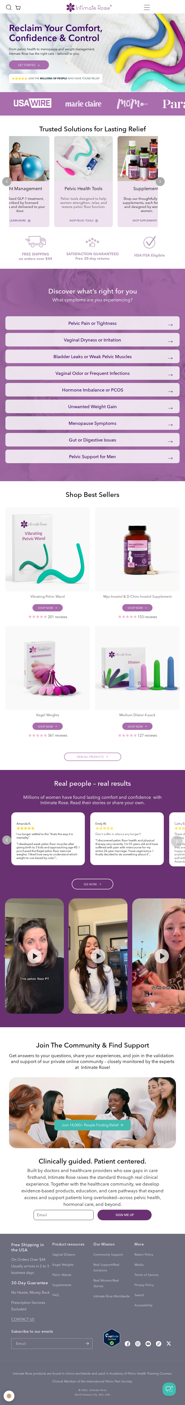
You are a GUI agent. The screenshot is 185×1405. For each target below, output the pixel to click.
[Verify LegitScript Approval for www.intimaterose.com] (112, 1339)
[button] (146, 7)
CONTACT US (22, 1319)
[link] (83, 181)
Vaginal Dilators (63, 1254)
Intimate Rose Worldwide (111, 1296)
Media (138, 1264)
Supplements (61, 1284)
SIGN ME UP (125, 1214)
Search (139, 1295)
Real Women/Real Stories (106, 1283)
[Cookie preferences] (9, 1396)
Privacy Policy (144, 1284)
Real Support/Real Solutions (106, 1267)
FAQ (55, 1295)
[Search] (8, 7)
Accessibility (143, 1305)
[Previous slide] (6, 181)
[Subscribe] (87, 1343)
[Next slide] (160, 181)
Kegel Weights (63, 1264)
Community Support (108, 1254)
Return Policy (143, 1254)
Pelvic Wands (61, 1274)
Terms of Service (146, 1274)
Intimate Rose (97, 1390)
